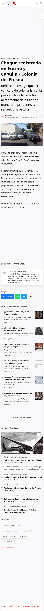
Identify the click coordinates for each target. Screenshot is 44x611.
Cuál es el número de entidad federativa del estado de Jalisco (23, 478)
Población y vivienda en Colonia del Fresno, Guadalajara (22, 489)
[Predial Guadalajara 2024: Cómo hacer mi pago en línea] (39, 364)
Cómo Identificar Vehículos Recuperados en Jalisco (14, 329)
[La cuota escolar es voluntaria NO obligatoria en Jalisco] (39, 347)
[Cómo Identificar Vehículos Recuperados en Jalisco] (39, 331)
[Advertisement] (22, 31)
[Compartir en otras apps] (30, 296)
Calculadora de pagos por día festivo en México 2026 (21, 500)
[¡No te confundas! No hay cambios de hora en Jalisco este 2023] (39, 380)
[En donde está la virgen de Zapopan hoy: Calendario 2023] (39, 396)
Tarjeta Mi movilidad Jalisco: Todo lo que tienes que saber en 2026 (21, 511)
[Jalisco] (25, 474)
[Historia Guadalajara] (20, 457)
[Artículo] (16, 496)
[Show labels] (8, 547)
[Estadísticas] (17, 485)
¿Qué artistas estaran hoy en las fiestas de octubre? (16, 313)
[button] (36, 3)
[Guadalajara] (16, 507)
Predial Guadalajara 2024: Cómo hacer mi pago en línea (16, 362)
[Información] (17, 474)
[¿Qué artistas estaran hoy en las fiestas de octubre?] (39, 315)
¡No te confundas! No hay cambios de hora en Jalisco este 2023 (17, 378)
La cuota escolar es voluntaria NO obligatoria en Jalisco (17, 345)
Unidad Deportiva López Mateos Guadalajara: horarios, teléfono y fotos (23, 461)
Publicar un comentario (22, 418)
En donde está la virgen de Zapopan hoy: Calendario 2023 (18, 394)
